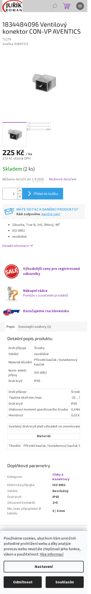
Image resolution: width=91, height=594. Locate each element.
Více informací (51, 554)
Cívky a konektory (60, 477)
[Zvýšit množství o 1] (19, 191)
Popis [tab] (11, 326)
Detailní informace (15, 246)
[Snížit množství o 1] (19, 196)
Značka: (15, 44)
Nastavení (44, 566)
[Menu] (80, 6)
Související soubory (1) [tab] (34, 326)
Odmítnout (23, 582)
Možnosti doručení (62, 179)
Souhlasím (64, 582)
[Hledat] (54, 6)
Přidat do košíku (46, 193)
